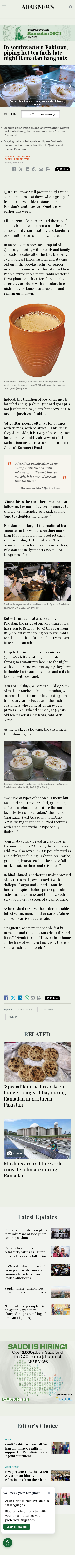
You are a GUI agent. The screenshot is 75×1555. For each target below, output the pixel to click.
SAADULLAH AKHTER (17, 159)
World (9, 1439)
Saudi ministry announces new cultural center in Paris (25, 1290)
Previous (5, 86)
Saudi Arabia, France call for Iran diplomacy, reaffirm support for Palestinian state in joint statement (26, 1450)
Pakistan (48, 1009)
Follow (63, 169)
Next (70, 86)
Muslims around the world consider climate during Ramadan (33, 1169)
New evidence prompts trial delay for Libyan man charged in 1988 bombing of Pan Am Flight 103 (25, 1312)
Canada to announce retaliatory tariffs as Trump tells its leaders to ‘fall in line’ (26, 1252)
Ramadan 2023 (26, 1009)
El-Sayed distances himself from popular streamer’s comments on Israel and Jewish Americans (25, 1272)
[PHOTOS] (37, 1139)
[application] (37, 86)
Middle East (12, 1467)
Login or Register (16, 1526)
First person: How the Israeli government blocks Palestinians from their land (26, 1476)
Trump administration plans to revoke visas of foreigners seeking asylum (26, 1234)
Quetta (13, 1017)
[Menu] (4, 7)
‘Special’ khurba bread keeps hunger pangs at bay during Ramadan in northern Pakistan (35, 1095)
